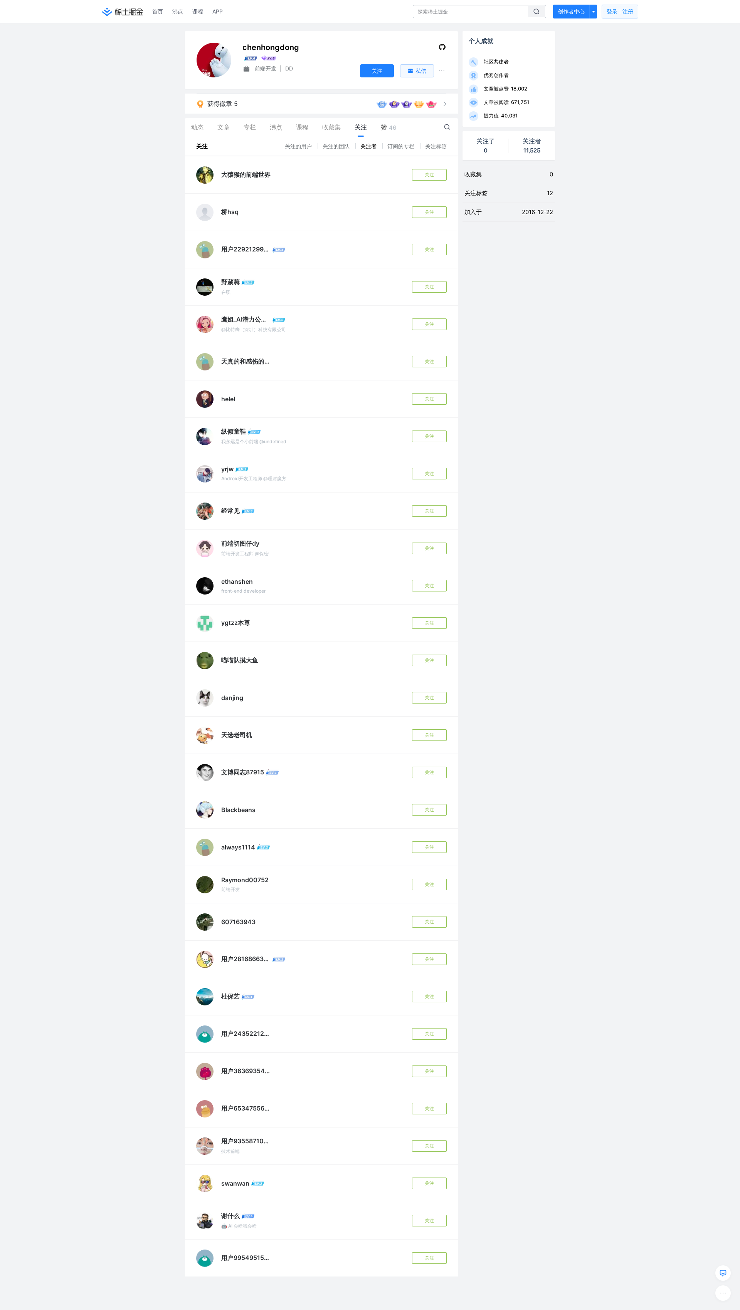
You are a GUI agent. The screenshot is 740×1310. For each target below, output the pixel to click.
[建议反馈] (723, 1273)
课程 (197, 11)
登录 (620, 11)
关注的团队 (337, 146)
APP (217, 11)
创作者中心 (571, 11)
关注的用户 (299, 146)
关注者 (369, 146)
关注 (429, 175)
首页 (157, 11)
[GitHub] (442, 49)
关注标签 (436, 146)
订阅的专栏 (401, 146)
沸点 (177, 11)
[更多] (723, 1293)
